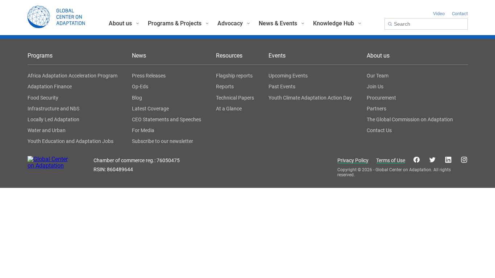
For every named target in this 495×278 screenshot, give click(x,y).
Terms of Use (390, 160)
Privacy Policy (353, 160)
